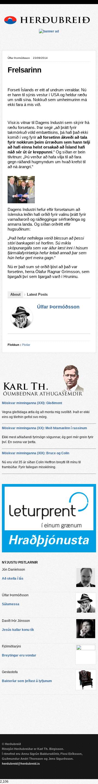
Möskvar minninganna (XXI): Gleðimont (32, 403)
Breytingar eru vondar (19, 655)
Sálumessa (10, 604)
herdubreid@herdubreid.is (21, 763)
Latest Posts (37, 294)
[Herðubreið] (49, 25)
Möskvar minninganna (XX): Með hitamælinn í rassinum (44, 428)
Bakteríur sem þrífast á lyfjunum (27, 681)
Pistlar (26, 344)
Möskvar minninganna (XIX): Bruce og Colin (35, 453)
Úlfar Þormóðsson (58, 307)
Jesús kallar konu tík (18, 630)
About (15, 294)
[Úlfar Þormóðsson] (22, 327)
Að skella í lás (12, 578)
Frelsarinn (24, 70)
